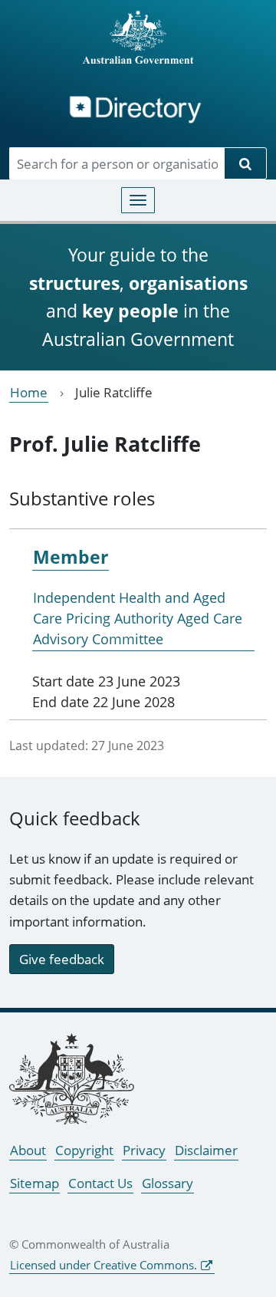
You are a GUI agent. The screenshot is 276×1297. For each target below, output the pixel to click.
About (28, 1150)
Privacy (144, 1150)
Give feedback (61, 959)
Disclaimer (206, 1150)
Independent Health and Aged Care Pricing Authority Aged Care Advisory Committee (137, 618)
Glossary (167, 1183)
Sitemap (34, 1183)
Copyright (84, 1150)
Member (70, 557)
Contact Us (100, 1183)
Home (29, 392)
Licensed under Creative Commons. (103, 1264)
